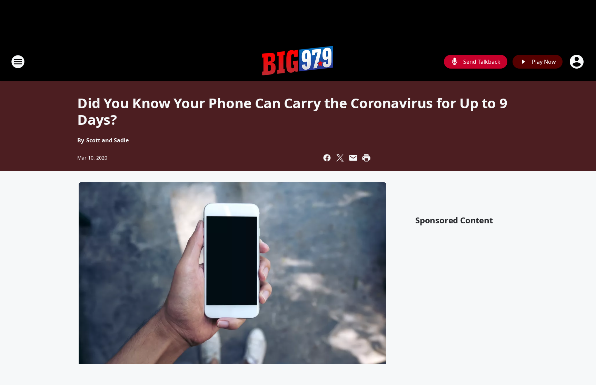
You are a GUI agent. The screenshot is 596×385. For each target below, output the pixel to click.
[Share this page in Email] (353, 158)
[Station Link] (298, 61)
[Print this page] (366, 158)
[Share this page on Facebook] (327, 158)
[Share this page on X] (340, 158)
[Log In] (577, 62)
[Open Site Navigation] (18, 62)
